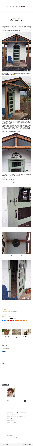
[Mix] (19, 320)
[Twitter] (6, 320)
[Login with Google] (6, 351)
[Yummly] (22, 320)
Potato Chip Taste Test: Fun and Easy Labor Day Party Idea (16, 416)
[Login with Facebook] (2, 351)
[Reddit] (16, 320)
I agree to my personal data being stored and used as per (10, 349)
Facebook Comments (10, 347)
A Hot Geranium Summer (10, 420)
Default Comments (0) (4, 347)
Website (3, 363)
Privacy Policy (17, 349)
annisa (4, 324)
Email (3, 359)
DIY (11, 18)
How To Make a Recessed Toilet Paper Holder (26, 338)
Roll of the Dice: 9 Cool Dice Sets (11, 414)
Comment (3, 370)
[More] (25, 320)
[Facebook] (3, 320)
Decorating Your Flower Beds (6, 314)
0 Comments (29, 324)
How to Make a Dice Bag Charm (11, 422)
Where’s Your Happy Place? (6, 311)
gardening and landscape (17, 18)
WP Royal (7, 444)
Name (3, 354)
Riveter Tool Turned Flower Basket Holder (8, 316)
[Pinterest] (12, 320)
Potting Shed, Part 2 (5, 309)
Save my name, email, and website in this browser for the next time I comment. (13, 368)
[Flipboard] (9, 320)
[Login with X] (4, 351)
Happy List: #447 (9, 418)
